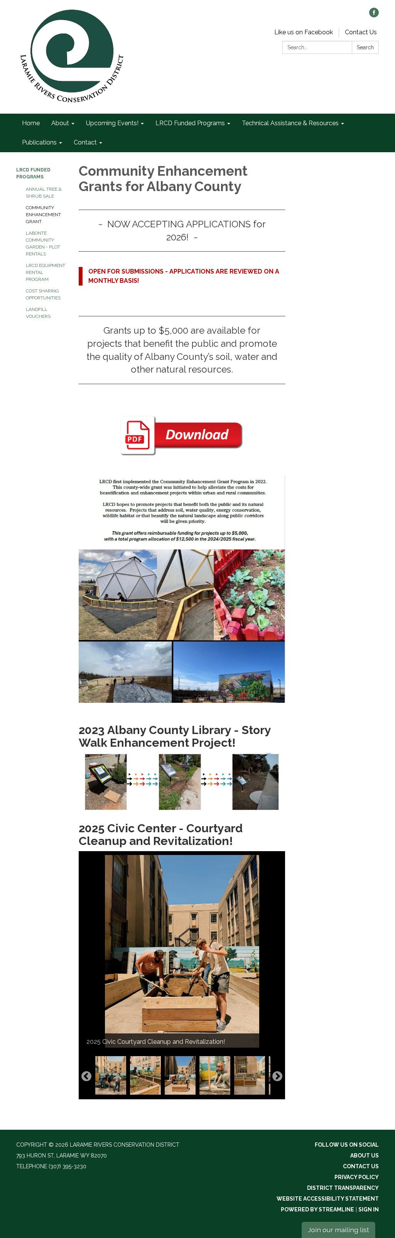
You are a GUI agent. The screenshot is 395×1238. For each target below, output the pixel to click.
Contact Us (361, 32)
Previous (86, 1076)
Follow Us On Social (347, 1145)
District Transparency (343, 1188)
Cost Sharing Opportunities (43, 294)
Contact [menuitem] (85, 142)
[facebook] (374, 15)
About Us (364, 1155)
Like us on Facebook (303, 32)
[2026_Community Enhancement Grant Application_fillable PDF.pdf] (182, 436)
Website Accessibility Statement (328, 1199)
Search (365, 47)
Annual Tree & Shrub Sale (44, 192)
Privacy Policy (356, 1177)
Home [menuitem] (31, 123)
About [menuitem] (60, 123)
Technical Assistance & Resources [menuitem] (290, 123)
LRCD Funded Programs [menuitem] (190, 123)
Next (277, 1076)
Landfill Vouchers (38, 313)
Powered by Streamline (317, 1209)
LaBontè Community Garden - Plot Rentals (43, 243)
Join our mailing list (338, 1230)
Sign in (368, 1209)
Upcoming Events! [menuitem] (112, 123)
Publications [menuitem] (39, 142)
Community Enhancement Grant (43, 214)
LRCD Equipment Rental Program (45, 272)
